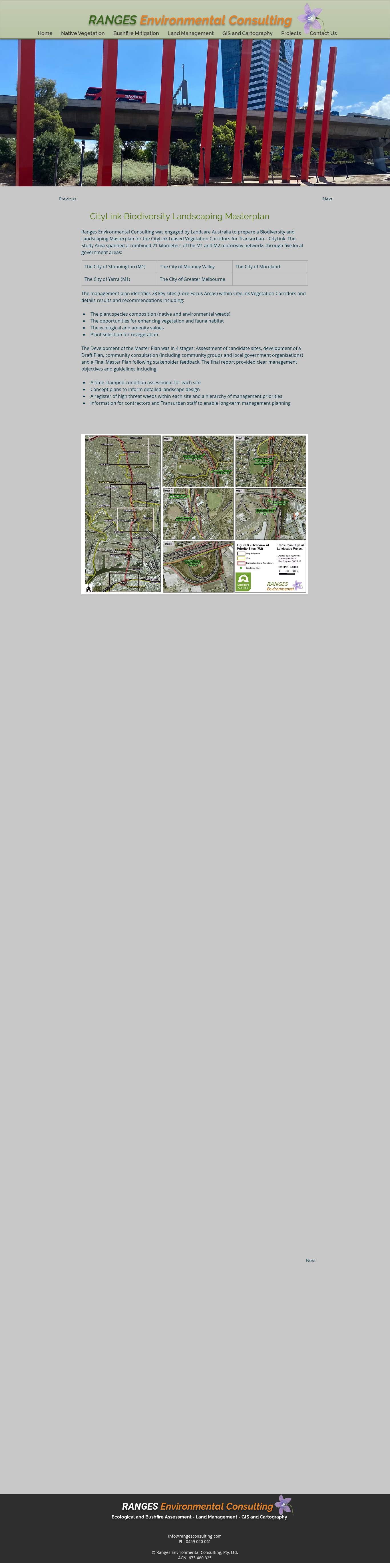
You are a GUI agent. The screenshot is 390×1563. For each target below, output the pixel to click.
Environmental (183, 20)
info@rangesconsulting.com (195, 1536)
